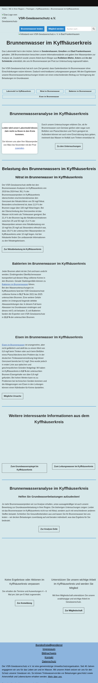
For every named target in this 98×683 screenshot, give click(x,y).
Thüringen (30, 9)
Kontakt (49, 657)
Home (4, 9)
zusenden (19, 148)
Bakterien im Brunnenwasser (15, 284)
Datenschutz (49, 661)
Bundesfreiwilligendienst (49, 645)
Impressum (49, 649)
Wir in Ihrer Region (16, 9)
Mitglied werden (56, 29)
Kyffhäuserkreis (42, 9)
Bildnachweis (49, 653)
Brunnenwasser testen (32, 29)
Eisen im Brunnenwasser (13, 345)
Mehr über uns (55, 676)
